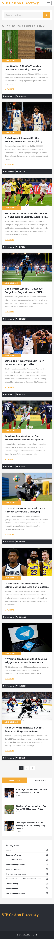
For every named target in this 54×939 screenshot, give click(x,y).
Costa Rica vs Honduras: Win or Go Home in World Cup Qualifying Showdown (25, 512)
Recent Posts (14, 780)
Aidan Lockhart (11, 60)
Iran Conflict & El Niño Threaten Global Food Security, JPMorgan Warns (23, 69)
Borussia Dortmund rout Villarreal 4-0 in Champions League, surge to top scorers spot (26, 217)
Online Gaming (12, 884)
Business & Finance (13, 855)
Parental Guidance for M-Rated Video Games (23, 879)
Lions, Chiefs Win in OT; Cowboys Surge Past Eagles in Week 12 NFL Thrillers (24, 292)
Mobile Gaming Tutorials (15, 864)
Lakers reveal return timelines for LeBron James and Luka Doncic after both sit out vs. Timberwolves (26, 587)
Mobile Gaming (12, 888)
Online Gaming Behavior (15, 893)
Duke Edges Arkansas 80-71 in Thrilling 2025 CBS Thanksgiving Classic (23, 141)
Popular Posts (39, 780)
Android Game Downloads (16, 874)
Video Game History (13, 869)
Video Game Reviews (14, 860)
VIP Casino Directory (20, 3)
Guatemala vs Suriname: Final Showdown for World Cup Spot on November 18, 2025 (24, 439)
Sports (8, 850)
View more (9, 89)
